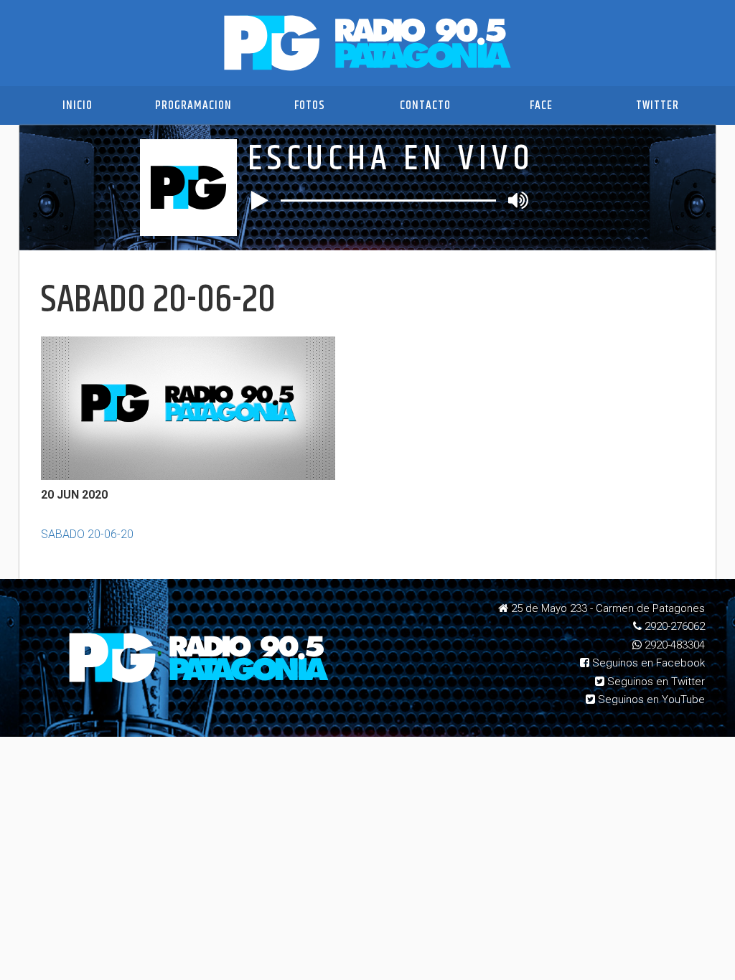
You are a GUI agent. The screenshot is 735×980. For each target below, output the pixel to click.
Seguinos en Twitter (654, 681)
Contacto (425, 105)
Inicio (77, 105)
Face (541, 105)
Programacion (193, 105)
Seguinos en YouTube (650, 699)
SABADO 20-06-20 (87, 534)
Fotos (309, 105)
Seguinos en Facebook (647, 662)
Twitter (657, 105)
